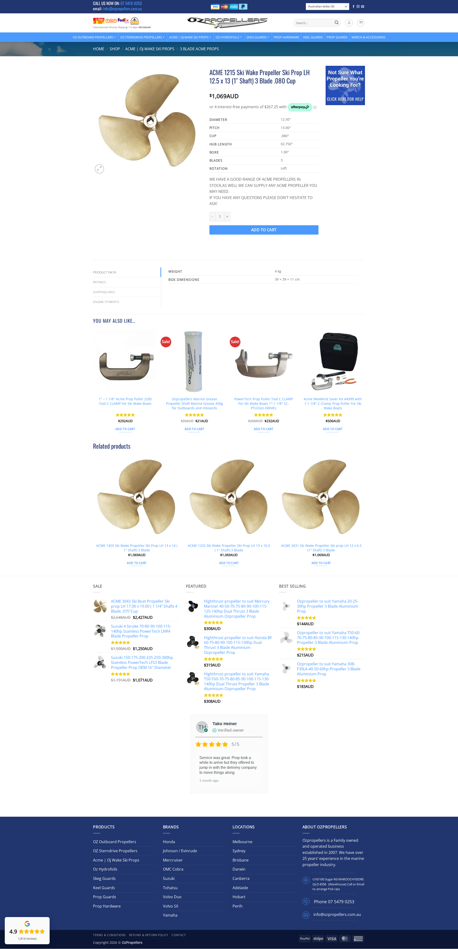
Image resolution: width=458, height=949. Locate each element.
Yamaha (170, 915)
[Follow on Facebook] (353, 6)
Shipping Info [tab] (104, 292)
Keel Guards (313, 37)
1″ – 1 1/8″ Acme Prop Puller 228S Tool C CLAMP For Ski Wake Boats (125, 401)
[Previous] (93, 385)
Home (98, 48)
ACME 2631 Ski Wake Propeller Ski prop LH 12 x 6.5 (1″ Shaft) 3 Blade (321, 548)
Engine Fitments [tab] (106, 302)
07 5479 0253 (131, 3)
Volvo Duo (172, 896)
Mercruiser (173, 860)
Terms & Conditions (109, 935)
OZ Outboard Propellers (93, 37)
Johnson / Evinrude (180, 850)
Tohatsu (170, 887)
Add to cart (264, 229)
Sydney (239, 850)
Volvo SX (170, 906)
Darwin (239, 869)
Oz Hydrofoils (227, 37)
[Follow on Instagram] (358, 6)
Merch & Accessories (368, 37)
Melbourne (242, 841)
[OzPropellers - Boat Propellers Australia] (228, 22)
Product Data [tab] (104, 272)
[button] (349, 23)
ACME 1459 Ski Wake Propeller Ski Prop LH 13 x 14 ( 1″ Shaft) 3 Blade (136, 548)
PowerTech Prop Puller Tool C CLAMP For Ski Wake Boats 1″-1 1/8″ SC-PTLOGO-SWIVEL (263, 403)
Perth (238, 906)
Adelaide (240, 887)
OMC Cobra (173, 869)
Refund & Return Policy (148, 935)
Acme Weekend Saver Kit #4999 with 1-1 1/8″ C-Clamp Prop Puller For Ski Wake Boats (333, 403)
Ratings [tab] (99, 282)
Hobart (239, 896)
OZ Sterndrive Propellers (141, 37)
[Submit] (337, 23)
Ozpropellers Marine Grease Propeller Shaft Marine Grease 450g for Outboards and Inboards (194, 403)
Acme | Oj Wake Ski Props (188, 37)
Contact (179, 935)
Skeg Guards (256, 37)
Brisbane (241, 860)
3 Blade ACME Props (199, 48)
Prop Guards (337, 37)
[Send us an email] (362, 6)
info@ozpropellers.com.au (122, 8)
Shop (115, 48)
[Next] (364, 385)
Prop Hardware (286, 37)
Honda (169, 841)
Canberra (241, 878)
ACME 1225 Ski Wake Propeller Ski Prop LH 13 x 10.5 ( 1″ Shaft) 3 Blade (229, 548)
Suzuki (169, 878)
